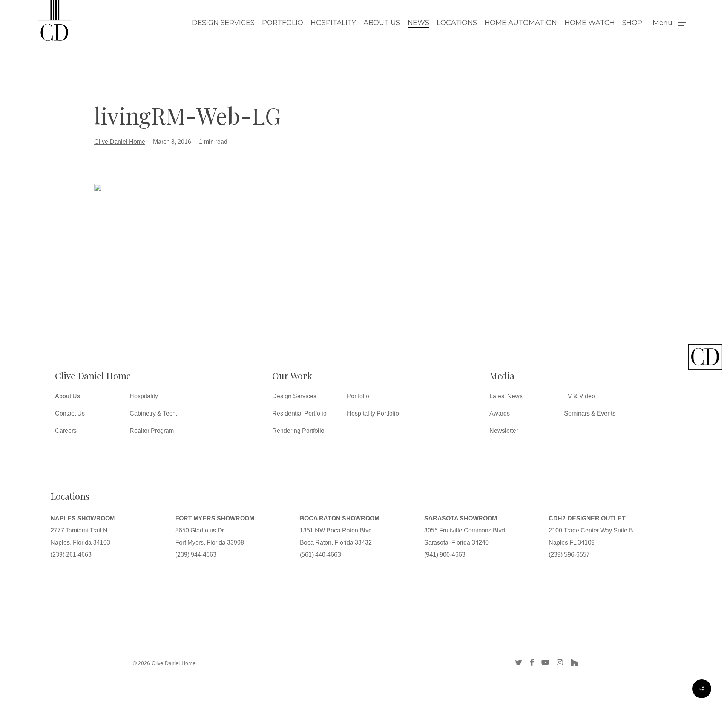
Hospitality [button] (144, 396)
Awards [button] (499, 413)
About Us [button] (67, 396)
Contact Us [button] (70, 413)
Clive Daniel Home (119, 142)
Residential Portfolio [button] (299, 413)
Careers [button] (66, 431)
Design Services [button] (294, 396)
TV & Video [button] (579, 396)
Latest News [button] (506, 396)
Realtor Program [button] (152, 431)
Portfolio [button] (358, 396)
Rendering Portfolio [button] (298, 431)
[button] (669, 23)
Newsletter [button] (503, 431)
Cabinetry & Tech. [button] (153, 413)
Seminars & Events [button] (589, 413)
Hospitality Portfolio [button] (373, 413)
